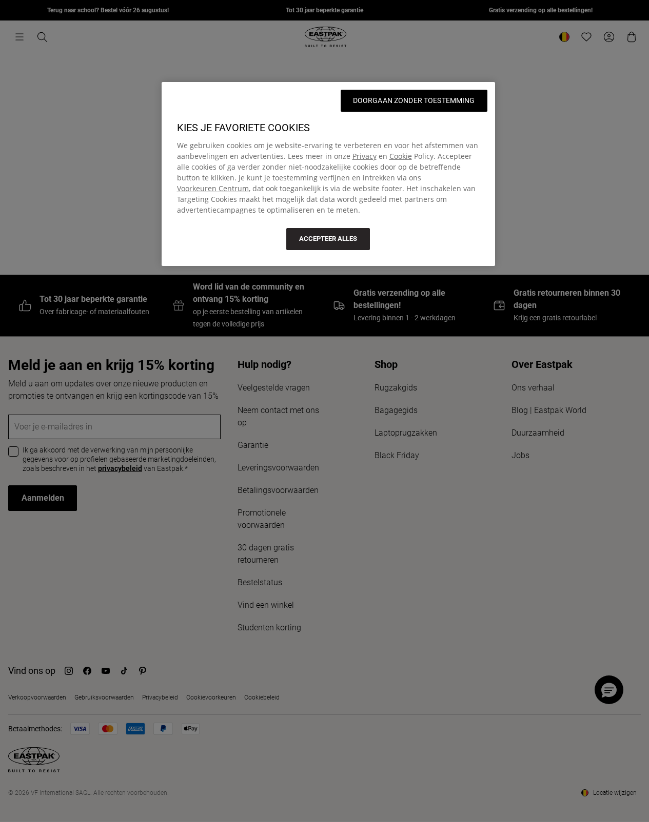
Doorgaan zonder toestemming (414, 100)
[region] (328, 173)
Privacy (364, 156)
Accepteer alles (328, 238)
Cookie (400, 156)
